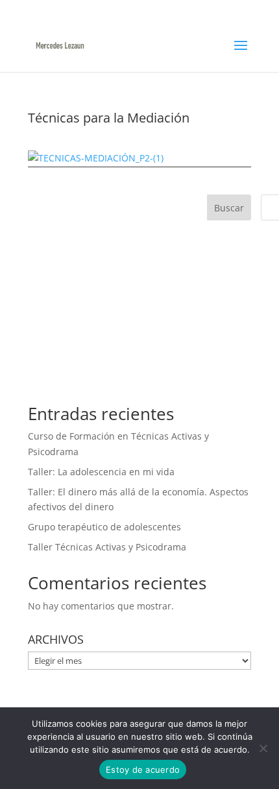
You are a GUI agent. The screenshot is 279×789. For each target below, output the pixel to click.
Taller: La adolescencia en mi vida (101, 471)
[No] (262, 748)
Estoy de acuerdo (143, 769)
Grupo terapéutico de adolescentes (104, 527)
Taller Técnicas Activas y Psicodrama (107, 547)
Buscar (229, 208)
